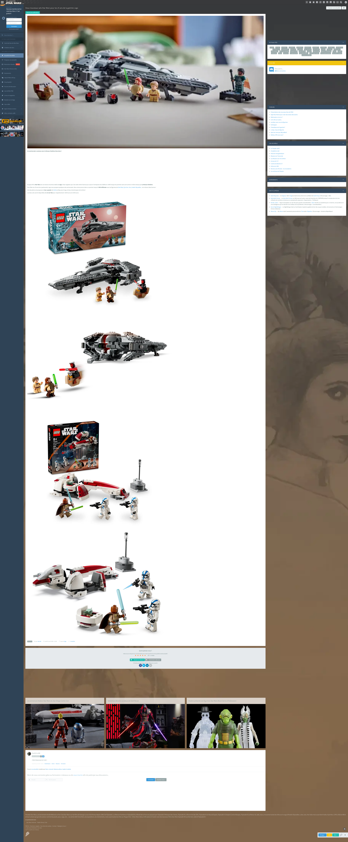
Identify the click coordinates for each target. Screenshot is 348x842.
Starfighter (293, 53)
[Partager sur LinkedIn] (147, 665)
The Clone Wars (314, 53)
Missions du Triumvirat (277, 156)
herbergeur (274, 125)
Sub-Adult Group (275, 198)
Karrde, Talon (274, 202)
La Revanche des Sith (191, 815)
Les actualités (35, 769)
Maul (122, 187)
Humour (300, 49)
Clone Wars (80, 817)
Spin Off (286, 53)
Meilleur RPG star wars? (277, 135)
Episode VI (331, 47)
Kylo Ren (330, 815)
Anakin (133, 187)
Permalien (63, 763)
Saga (334, 51)
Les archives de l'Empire (277, 171)
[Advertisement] (144, 167)
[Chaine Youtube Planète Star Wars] (327, 2)
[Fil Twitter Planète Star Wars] (324, 2)
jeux (59, 817)
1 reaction (72, 641)
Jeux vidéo (316, 49)
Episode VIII (276, 49)
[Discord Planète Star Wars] (330, 2)
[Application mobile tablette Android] (313, 2)
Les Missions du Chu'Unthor (278, 158)
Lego (65, 641)
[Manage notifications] (344, 829)
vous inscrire (78, 775)
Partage (322, 835)
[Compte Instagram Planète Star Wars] (320, 2)
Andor (272, 47)
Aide (329, 835)
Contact (54, 826)
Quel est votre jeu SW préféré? (279, 132)
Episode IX (316, 47)
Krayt (318, 196)
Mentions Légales (35, 826)
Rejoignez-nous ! (61, 826)
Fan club (293, 49)
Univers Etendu (337, 53)
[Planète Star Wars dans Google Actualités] (334, 2)
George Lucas (84, 815)
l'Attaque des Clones (170, 815)
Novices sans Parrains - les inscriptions (281, 169)
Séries (340, 51)
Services (274, 53)
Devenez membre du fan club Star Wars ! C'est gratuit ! (13, 11)
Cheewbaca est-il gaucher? (278, 127)
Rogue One (316, 51)
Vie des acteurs (306, 55)
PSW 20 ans (302, 51)
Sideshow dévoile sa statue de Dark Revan (123, 701)
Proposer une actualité (334, 8)
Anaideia (68, 769)
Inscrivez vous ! (161, 779)
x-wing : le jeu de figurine (277, 130)
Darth (315, 196)
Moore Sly (273, 211)
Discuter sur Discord (139, 660)
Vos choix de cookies (45, 826)
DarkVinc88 (36, 753)
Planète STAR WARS (14, 2)
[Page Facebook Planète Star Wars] (317, 2)
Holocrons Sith (275, 166)
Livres (323, 49)
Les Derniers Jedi (191, 817)
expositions (90, 817)
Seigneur (284, 196)
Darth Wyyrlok (275, 196)
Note (335, 835)
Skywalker (138, 187)
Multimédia (274, 51)
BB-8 (344, 815)
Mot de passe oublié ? (14, 29)
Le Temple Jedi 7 (275, 148)
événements (101, 817)
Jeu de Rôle (308, 49)
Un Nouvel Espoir (211, 815)
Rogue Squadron (326, 51)
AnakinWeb (50, 815)
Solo (280, 53)
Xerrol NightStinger (276, 207)
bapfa (64, 769)
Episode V (323, 47)
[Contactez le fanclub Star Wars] (337, 2)
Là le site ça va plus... (276, 120)
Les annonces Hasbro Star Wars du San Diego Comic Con (48, 701)
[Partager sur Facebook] (140, 665)
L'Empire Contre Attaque (232, 815)
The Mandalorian (325, 53)
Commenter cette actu (154, 660)
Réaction (58, 763)
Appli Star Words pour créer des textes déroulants (284, 114)
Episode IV (308, 47)
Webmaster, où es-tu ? (277, 117)
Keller (55, 190)
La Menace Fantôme (119, 815)
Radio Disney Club (42, 822)
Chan (302, 211)
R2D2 (339, 815)
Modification (47, 763)
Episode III (300, 47)
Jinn (130, 187)
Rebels (309, 51)
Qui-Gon (126, 187)
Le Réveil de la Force (141, 815)
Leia (305, 815)
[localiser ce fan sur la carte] (41, 756)
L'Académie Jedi (275, 151)
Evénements (285, 49)
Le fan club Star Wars (8, 39)
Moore (281, 211)
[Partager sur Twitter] (143, 665)
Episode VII (339, 47)
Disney (94, 815)
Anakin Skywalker (293, 815)
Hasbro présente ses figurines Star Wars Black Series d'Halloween (212, 701)
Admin (53, 763)
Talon (313, 202)
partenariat (7, 117)
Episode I (284, 47)
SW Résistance (304, 53)
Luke (301, 815)
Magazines (337, 49)
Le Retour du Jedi (253, 815)
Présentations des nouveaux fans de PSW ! (282, 112)
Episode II (292, 47)
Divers (278, 47)
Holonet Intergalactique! (277, 153)
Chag (290, 196)
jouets (55, 817)
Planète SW (294, 51)
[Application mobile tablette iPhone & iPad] (310, 2)
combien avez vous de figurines (279, 122)
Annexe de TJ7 (274, 161)
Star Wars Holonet (31, 822)
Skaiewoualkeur (58, 769)
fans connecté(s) (280, 70)
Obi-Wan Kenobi (284, 51)
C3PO (335, 815)
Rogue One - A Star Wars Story (133, 817)
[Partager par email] (150, 665)
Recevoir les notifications (33, 12)
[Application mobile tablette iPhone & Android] (306, 2)
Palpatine (309, 211)
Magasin (329, 49)
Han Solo (310, 815)
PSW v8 (27, 826)
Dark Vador (323, 815)
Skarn (46, 769)
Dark (119, 187)
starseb (51, 769)
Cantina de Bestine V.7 (277, 163)
